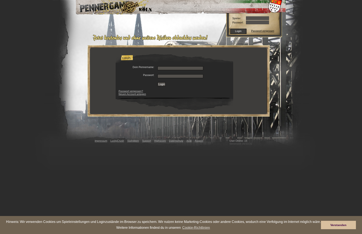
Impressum (101, 140)
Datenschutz (176, 140)
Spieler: (236, 18)
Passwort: (237, 22)
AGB (189, 140)
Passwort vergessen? (131, 91)
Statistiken (133, 140)
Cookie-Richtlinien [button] (196, 227)
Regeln (199, 140)
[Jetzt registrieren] (151, 40)
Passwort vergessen (262, 31)
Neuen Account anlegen (132, 94)
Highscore (160, 140)
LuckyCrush (117, 140)
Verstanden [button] (338, 225)
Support (146, 140)
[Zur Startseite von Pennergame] (105, 6)
